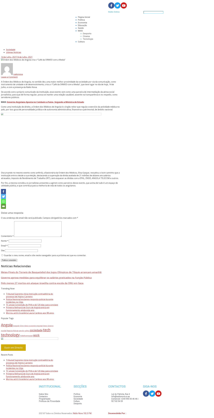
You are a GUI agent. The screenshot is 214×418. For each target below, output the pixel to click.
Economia (82, 22)
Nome (4, 240)
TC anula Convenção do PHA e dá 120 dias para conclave (32, 304)
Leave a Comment (9, 77)
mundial (3, 331)
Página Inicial (84, 17)
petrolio (21, 331)
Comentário (7, 236)
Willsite (130, 413)
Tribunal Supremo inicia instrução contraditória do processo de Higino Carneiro (29, 295)
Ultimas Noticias (13, 52)
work (36, 335)
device (26, 326)
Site (2, 250)
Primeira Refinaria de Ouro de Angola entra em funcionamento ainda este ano (27, 309)
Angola (7, 324)
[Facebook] (3, 191)
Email (4, 245)
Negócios (10, 331)
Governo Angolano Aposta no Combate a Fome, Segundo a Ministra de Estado (45, 102)
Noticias (15, 331)
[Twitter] (3, 196)
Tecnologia (88, 39)
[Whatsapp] (3, 201)
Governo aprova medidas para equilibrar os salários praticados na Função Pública (46, 277)
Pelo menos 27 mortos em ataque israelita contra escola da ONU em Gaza (42, 283)
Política (81, 20)
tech (46, 329)
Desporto (87, 33)
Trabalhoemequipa (26, 336)
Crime (22, 326)
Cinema (86, 36)
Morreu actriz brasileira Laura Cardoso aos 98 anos (30, 313)
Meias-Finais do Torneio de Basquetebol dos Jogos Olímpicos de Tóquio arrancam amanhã (51, 272)
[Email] (3, 206)
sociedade (36, 330)
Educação (82, 25)
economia (32, 326)
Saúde (81, 28)
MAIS (80, 31)
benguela (16, 326)
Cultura (81, 42)
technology (10, 334)
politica (27, 331)
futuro (45, 326)
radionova (18, 74)
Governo (51, 326)
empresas (39, 326)
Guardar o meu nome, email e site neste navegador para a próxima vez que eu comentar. (45, 255)
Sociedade (10, 49)
